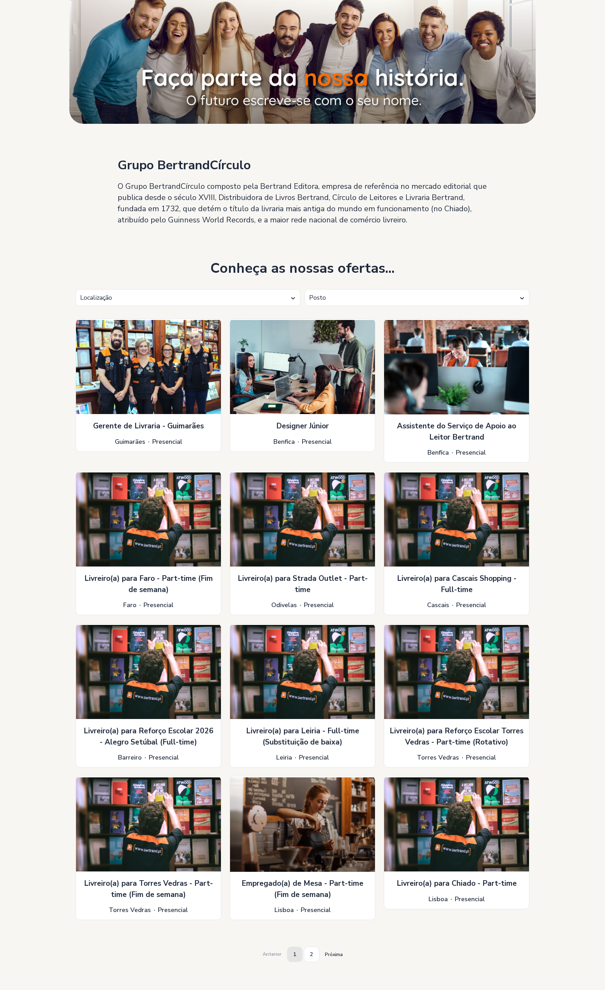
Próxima (334, 954)
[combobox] (188, 297)
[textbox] (188, 298)
